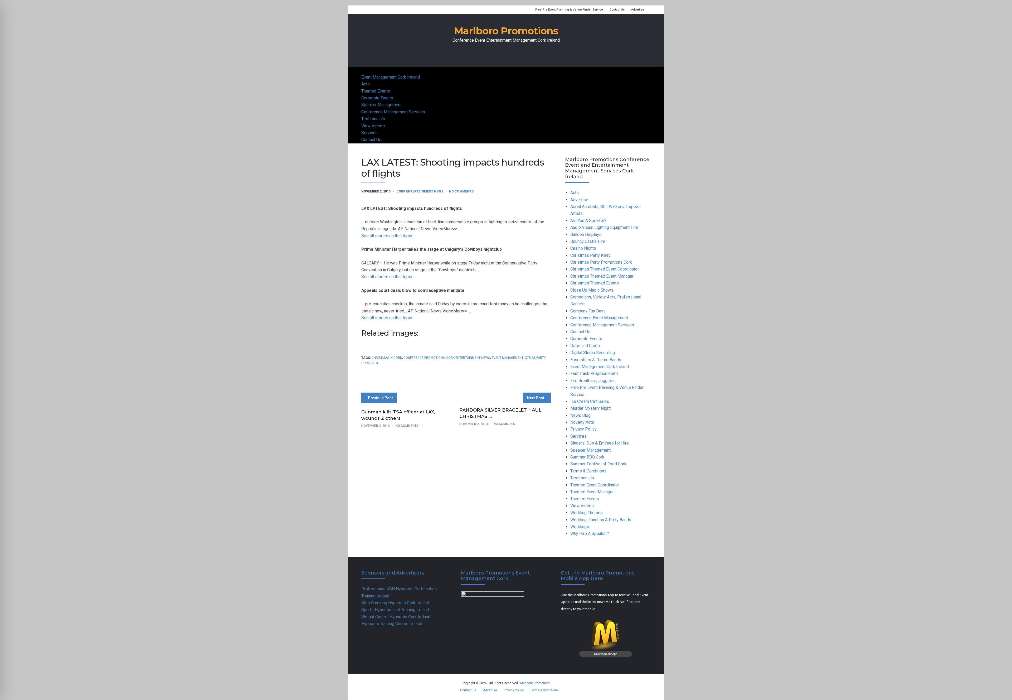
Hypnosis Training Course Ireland (391, 623)
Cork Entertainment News (419, 191)
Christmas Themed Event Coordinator (604, 269)
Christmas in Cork (387, 358)
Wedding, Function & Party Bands (600, 519)
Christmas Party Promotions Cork (601, 262)
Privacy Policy (583, 429)
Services (369, 132)
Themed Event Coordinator (594, 484)
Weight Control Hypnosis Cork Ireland (395, 616)
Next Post (535, 398)
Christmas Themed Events (594, 283)
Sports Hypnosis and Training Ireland (395, 609)
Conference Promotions (424, 358)
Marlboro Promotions (506, 31)
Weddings (579, 526)
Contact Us (617, 9)
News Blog (580, 415)
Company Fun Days (588, 310)
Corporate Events (377, 97)
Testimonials (373, 118)
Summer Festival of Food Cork (598, 463)
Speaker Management (381, 104)
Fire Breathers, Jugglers (592, 380)
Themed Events (375, 91)
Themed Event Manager (592, 491)
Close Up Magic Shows (591, 290)
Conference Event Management (599, 317)
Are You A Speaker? (588, 220)
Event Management (507, 358)
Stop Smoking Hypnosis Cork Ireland (395, 602)
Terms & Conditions (588, 471)
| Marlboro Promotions (534, 683)
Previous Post (380, 398)
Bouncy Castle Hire (587, 241)
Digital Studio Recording (592, 352)
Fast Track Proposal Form (594, 373)
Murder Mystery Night (590, 408)
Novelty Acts (582, 422)
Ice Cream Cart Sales (589, 401)
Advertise (637, 9)
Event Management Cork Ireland (390, 77)
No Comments (461, 191)
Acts (365, 83)
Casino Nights (583, 248)
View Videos (373, 125)
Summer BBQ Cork (587, 457)
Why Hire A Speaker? (589, 533)
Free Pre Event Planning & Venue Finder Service (569, 9)
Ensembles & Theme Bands (595, 359)
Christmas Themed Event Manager (602, 276)
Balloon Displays (585, 234)
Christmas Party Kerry (590, 255)
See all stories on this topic (386, 235)
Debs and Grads (585, 345)
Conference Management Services (393, 111)
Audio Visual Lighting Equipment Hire (604, 227)
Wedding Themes (586, 512)
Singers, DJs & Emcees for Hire (599, 443)
